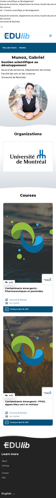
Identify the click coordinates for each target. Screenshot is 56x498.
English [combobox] (6, 493)
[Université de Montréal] (28, 156)
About (4, 461)
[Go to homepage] (24, 35)
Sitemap (5, 466)
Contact (5, 473)
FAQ (3, 478)
